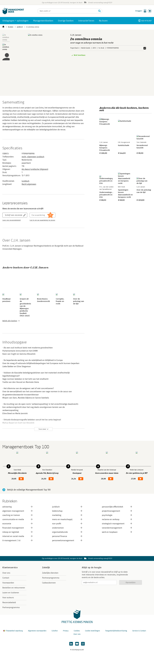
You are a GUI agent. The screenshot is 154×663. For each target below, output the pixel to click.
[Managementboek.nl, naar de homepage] (13, 14)
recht (24, 157)
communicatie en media (13, 519)
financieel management (13, 528)
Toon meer (42, 429)
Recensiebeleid (9, 602)
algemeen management (13, 511)
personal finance (59, 536)
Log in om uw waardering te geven (42, 220)
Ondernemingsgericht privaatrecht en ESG (108, 194)
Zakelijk (46, 567)
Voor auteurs (8, 597)
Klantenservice (10, 567)
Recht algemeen (29, 184)
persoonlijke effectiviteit (112, 507)
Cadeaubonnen (49, 583)
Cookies (77, 631)
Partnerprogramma (11, 607)
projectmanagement (111, 511)
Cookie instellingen (92, 631)
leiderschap (57, 511)
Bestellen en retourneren (13, 588)
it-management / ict (11, 540)
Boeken (10, 27)
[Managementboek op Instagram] (83, 644)
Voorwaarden (8, 583)
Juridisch (20, 27)
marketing (56, 515)
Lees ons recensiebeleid (11, 220)
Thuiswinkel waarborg (14, 631)
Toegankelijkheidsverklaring (116, 631)
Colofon (55, 631)
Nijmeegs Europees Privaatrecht (104, 147)
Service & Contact (139, 631)
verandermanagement (112, 528)
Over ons (6, 573)
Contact (5, 578)
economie (6, 523)
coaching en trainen (11, 515)
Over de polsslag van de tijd (78, 301)
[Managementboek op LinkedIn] (71, 644)
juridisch (56, 507)
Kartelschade (123, 145)
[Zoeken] (99, 11)
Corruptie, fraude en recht (60, 301)
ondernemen (58, 528)
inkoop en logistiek (10, 532)
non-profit (56, 523)
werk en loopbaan (110, 532)
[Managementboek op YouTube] (77, 644)
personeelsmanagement (63, 540)
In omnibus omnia (32, 27)
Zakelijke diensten (50, 573)
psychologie (107, 515)
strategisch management (113, 523)
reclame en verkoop (110, 519)
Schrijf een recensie (13, 215)
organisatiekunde (60, 532)
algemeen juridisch (35, 157)
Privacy (65, 631)
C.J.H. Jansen (75, 35)
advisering (7, 507)
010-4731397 (146, 21)
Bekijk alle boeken (9, 321)
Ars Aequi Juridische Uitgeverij (35, 169)
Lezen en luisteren (10, 592)
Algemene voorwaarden (37, 631)
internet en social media (13, 536)
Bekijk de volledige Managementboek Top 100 (29, 489)
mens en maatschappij (62, 519)
